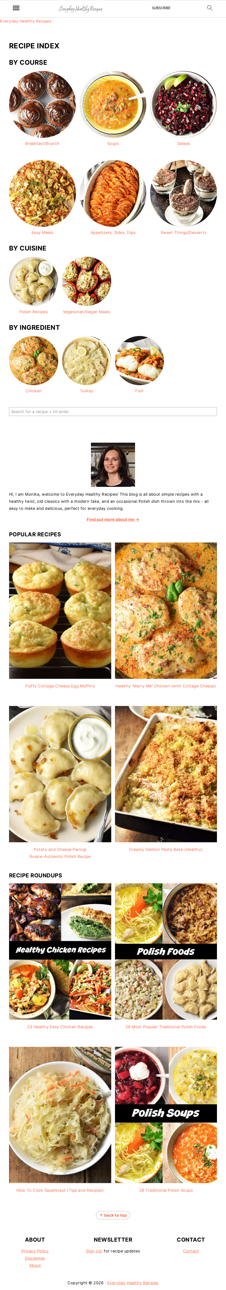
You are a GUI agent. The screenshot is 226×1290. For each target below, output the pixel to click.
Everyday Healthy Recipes (25, 21)
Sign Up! (94, 1251)
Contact (191, 1251)
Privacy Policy (35, 1251)
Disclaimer (35, 1258)
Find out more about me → (113, 519)
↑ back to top (113, 1215)
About (35, 1265)
